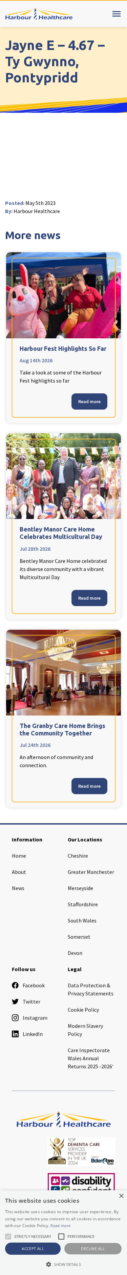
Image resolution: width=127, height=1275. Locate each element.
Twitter (31, 1001)
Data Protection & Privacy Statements (90, 989)
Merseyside (80, 888)
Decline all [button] (93, 1248)
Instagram (35, 1017)
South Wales (82, 920)
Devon (75, 952)
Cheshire (78, 855)
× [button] (121, 1196)
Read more (89, 401)
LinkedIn (33, 1034)
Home (19, 855)
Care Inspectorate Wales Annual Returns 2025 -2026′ (90, 1058)
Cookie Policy (83, 1009)
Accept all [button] (33, 1248)
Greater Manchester (91, 871)
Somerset (79, 936)
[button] (63, 1264)
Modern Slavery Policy (85, 1029)
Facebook (34, 985)
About (19, 871)
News (18, 888)
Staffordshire (83, 904)
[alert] (63, 1232)
